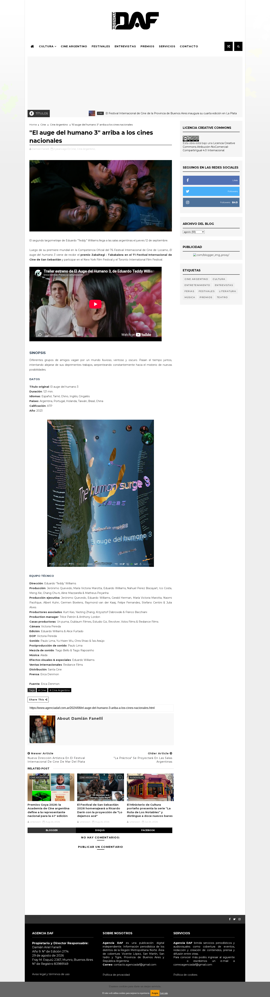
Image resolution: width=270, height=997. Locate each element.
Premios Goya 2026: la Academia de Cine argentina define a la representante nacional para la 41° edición (48, 810)
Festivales (101, 46)
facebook (148, 830)
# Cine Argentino (60, 690)
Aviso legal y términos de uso (51, 974)
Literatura (227, 291)
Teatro (222, 297)
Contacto (189, 46)
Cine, (73, 148)
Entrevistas (125, 46)
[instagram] (239, 919)
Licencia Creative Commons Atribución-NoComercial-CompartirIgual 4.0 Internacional (209, 146)
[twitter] (234, 919)
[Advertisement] (135, 82)
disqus (100, 830)
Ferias (189, 291)
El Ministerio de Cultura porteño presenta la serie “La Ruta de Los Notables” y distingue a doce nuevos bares (150, 810)
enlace (177, 961)
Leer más (164, 993)
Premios (147, 46)
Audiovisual (137, 777)
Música (190, 297)
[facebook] (229, 919)
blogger (52, 830)
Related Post (38, 768)
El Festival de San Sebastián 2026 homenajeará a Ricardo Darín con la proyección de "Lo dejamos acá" (99, 810)
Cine (74, 113)
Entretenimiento (197, 285)
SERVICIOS (167, 46)
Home (33, 124)
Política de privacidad (116, 974)
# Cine (42, 690)
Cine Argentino (74, 46)
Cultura (46, 46)
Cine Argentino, (86, 148)
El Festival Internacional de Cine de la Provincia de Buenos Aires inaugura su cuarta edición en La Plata (145, 113)
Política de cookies (185, 974)
